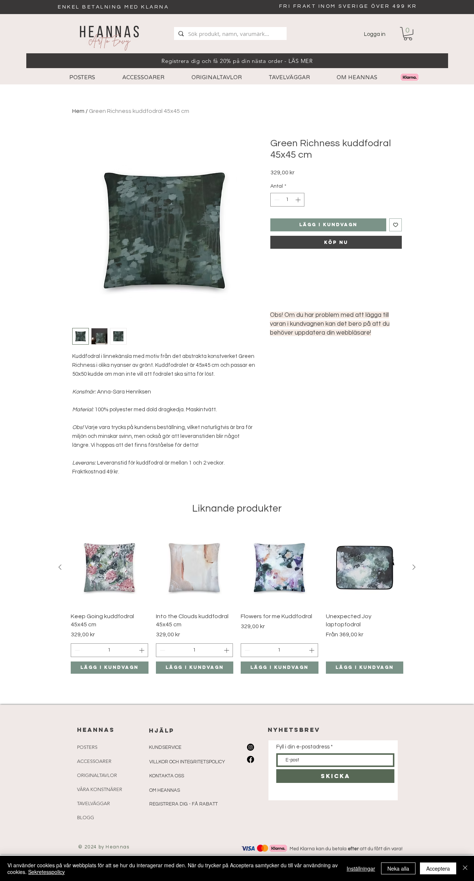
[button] (408, 33)
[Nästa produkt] (414, 567)
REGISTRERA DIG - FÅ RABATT (183, 804)
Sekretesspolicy (46, 871)
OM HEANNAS (164, 790)
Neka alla (398, 868)
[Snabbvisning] (109, 567)
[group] (237, 601)
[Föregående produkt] (60, 567)
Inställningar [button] (361, 868)
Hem (78, 111)
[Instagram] (250, 747)
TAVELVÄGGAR (93, 803)
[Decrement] (276, 199)
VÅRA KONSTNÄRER (99, 789)
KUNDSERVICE (165, 747)
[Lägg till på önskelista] (395, 224)
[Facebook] (250, 759)
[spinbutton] (287, 199)
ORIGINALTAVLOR (97, 775)
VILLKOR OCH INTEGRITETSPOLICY (187, 761)
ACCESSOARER (94, 761)
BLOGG (85, 817)
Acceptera (438, 868)
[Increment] (298, 199)
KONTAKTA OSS (166, 775)
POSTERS (87, 747)
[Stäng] (465, 868)
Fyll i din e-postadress (303, 747)
